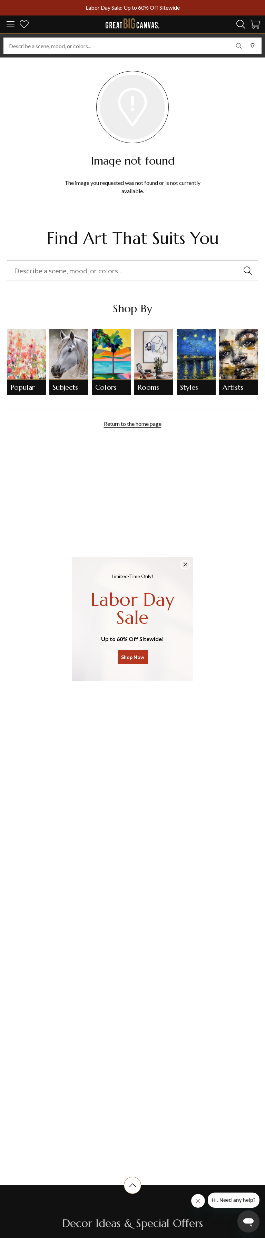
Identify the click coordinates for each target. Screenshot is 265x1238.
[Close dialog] (185, 564)
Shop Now (132, 657)
